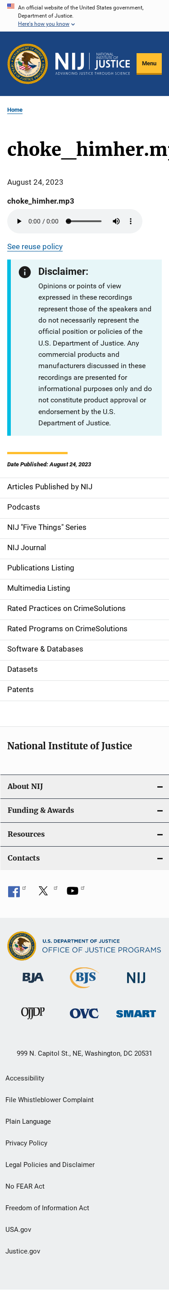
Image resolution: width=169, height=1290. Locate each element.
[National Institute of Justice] (136, 985)
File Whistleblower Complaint (49, 1100)
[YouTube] (76, 894)
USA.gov (18, 1230)
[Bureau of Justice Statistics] (84, 990)
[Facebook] (17, 894)
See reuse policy (35, 246)
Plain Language (28, 1121)
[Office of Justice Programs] (27, 63)
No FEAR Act (25, 1186)
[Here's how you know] (84, 16)
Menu (149, 63)
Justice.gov (22, 1251)
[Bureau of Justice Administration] (33, 984)
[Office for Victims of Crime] (84, 1019)
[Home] (92, 64)
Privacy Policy (26, 1143)
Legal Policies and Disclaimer (50, 1165)
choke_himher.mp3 (40, 200)
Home (15, 109)
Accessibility (24, 1078)
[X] (46, 894)
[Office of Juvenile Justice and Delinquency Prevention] (33, 1021)
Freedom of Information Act (47, 1208)
